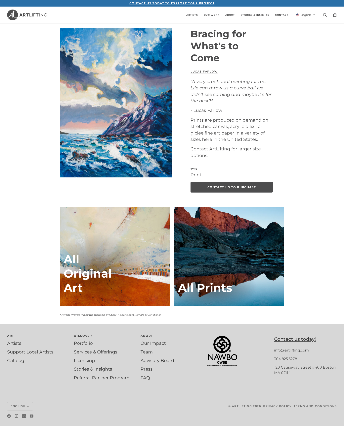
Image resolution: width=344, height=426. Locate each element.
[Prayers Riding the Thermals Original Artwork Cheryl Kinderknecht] (115, 256)
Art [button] (10, 336)
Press (146, 369)
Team (147, 351)
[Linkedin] (24, 416)
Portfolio (83, 343)
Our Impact (153, 343)
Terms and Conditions (315, 406)
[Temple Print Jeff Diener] (229, 256)
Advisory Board (157, 360)
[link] (232, 187)
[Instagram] (16, 416)
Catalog (15, 360)
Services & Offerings (95, 351)
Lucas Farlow (204, 71)
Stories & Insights (93, 369)
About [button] (147, 336)
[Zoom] (116, 102)
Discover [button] (83, 336)
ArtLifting (242, 406)
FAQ (145, 377)
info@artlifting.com (291, 350)
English (18, 406)
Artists (14, 343)
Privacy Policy (277, 406)
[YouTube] (31, 416)
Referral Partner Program (101, 377)
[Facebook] (9, 416)
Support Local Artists (30, 351)
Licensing (84, 360)
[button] (192, 15)
